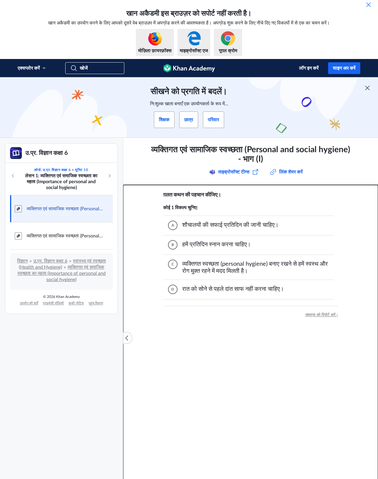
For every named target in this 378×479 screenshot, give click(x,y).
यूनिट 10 (81, 170)
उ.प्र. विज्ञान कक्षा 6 (50, 261)
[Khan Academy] (189, 68)
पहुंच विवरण (96, 303)
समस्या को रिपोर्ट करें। (321, 315)
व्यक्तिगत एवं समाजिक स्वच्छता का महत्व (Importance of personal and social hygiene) (61, 273)
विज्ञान (22, 261)
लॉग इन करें (309, 68)
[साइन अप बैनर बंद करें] (367, 88)
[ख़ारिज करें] (368, 4)
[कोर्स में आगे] (109, 175)
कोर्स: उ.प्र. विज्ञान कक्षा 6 (52, 170)
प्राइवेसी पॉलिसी (53, 303)
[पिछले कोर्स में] (13, 175)
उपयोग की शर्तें (29, 303)
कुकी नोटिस (76, 303)
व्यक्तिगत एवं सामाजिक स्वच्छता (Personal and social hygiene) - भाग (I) (65, 208)
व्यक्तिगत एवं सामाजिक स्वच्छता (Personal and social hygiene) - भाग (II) (65, 236)
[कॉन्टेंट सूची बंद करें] (127, 338)
